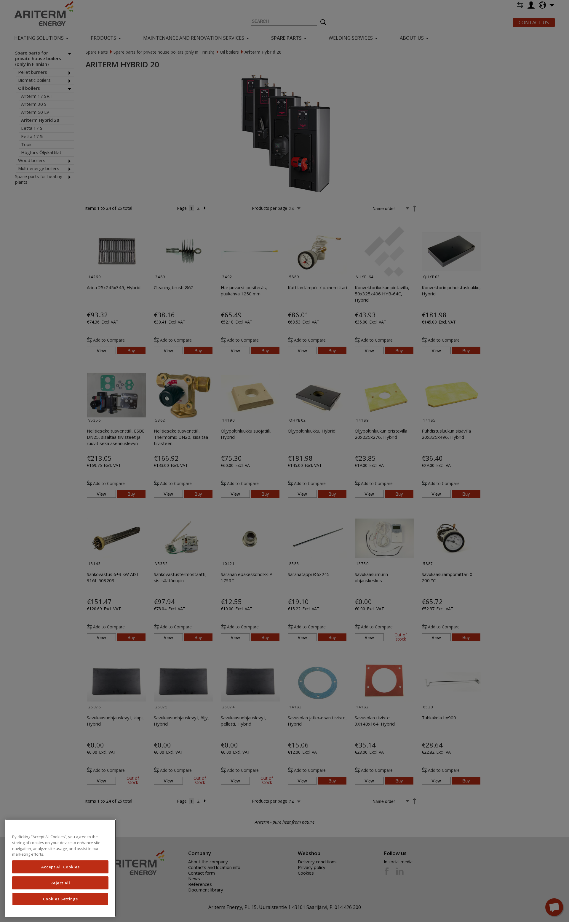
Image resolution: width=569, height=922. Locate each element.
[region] (60, 868)
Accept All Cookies (60, 867)
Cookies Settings (60, 899)
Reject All (60, 883)
